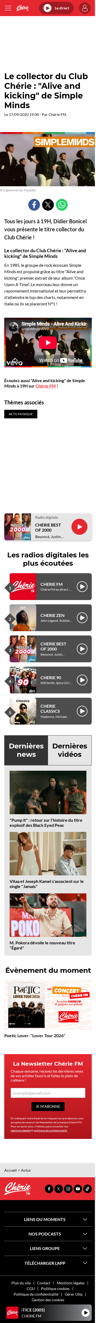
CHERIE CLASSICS (50, 708)
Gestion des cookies (48, 1300)
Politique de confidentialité (36, 1294)
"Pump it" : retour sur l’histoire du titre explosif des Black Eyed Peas (46, 822)
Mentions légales (71, 1283)
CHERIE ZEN (53, 615)
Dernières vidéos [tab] (69, 750)
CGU (31, 1288)
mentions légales (20, 1130)
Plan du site (21, 1283)
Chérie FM (45, 385)
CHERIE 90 (51, 677)
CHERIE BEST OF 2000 (48, 527)
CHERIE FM (52, 584)
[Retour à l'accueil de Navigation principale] (22, 8)
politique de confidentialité (50, 1130)
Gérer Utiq (73, 1294)
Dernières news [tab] (26, 750)
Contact (43, 1283)
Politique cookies (55, 1288)
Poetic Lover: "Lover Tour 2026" (34, 1035)
